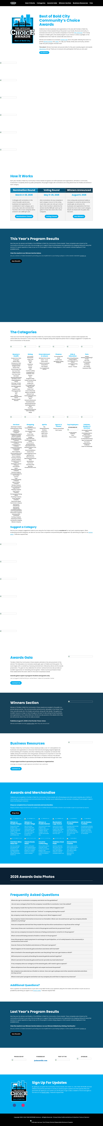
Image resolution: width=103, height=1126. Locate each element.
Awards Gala (52, 3)
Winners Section (65, 3)
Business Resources (80, 3)
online (57, 41)
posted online (30, 723)
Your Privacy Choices (48, 1122)
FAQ (91, 3)
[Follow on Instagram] (23, 1105)
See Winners (44, 52)
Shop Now (15, 813)
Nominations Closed (24, 216)
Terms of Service (84, 1117)
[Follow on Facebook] (14, 1105)
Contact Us (16, 683)
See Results (16, 261)
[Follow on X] (18, 1105)
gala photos (42, 49)
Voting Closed (51, 216)
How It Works (30, 3)
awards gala (64, 40)
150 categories (78, 33)
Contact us (83, 256)
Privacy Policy (57, 1117)
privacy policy (37, 990)
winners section (48, 41)
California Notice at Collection (70, 1117)
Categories (41, 3)
